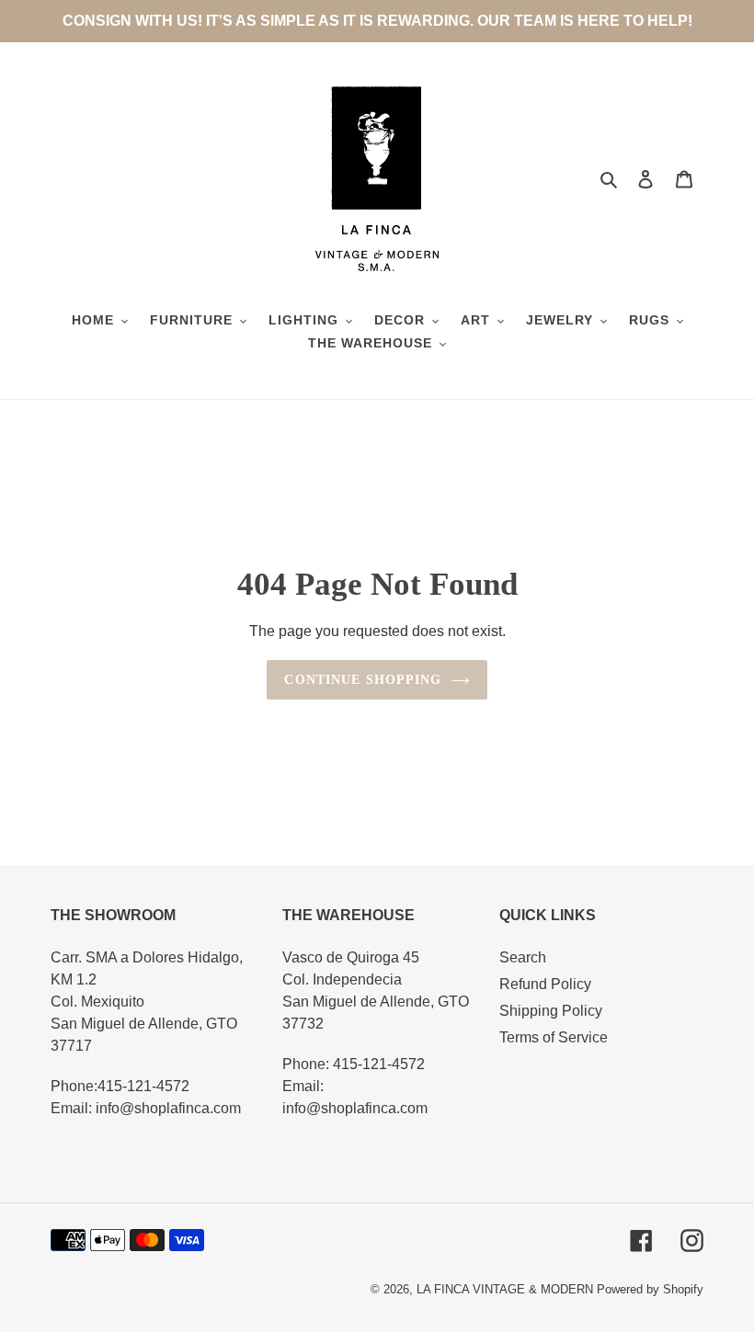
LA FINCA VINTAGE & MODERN (505, 1289)
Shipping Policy (550, 1011)
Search (522, 957)
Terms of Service (553, 1037)
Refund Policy (545, 984)
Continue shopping (362, 680)
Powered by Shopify (650, 1289)
